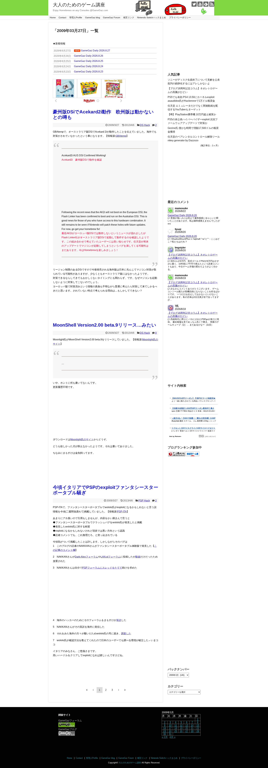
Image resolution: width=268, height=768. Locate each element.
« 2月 (165, 737)
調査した (126, 633)
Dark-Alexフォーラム (86, 556)
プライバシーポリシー (180, 17)
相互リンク (128, 17)
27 (186, 731)
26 (181, 731)
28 (192, 731)
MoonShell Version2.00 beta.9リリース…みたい (104, 325)
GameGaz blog (92, 17)
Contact (62, 17)
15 (197, 725)
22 (197, 728)
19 (181, 728)
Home (53, 17)
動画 (137, 556)
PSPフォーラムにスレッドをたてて (102, 567)
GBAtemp (121, 136)
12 (181, 725)
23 (164, 731)
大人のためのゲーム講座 (79, 4)
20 (186, 728)
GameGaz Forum (111, 17)
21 (192, 728)
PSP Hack (144, 500)
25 (175, 731)
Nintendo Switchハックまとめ (151, 17)
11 (175, 725)
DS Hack (145, 125)
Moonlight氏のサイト (82, 439)
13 (186, 725)
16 (164, 728)
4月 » (172, 737)
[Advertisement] (106, 186)
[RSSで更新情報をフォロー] (211, 4)
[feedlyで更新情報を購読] (205, 4)
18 (175, 728)
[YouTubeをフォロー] (200, 4)
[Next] (119, 690)
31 (170, 734)
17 (170, 728)
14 (192, 725)
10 (170, 725)
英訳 (118, 620)
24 (170, 731)
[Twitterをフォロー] (194, 4)
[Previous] (93, 690)
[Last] (125, 690)
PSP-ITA (122, 511)
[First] (87, 690)
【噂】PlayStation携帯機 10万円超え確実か (192, 114)
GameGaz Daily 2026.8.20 (182, 215)
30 (164, 734)
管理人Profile (75, 17)
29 (197, 731)
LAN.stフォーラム (111, 556)
